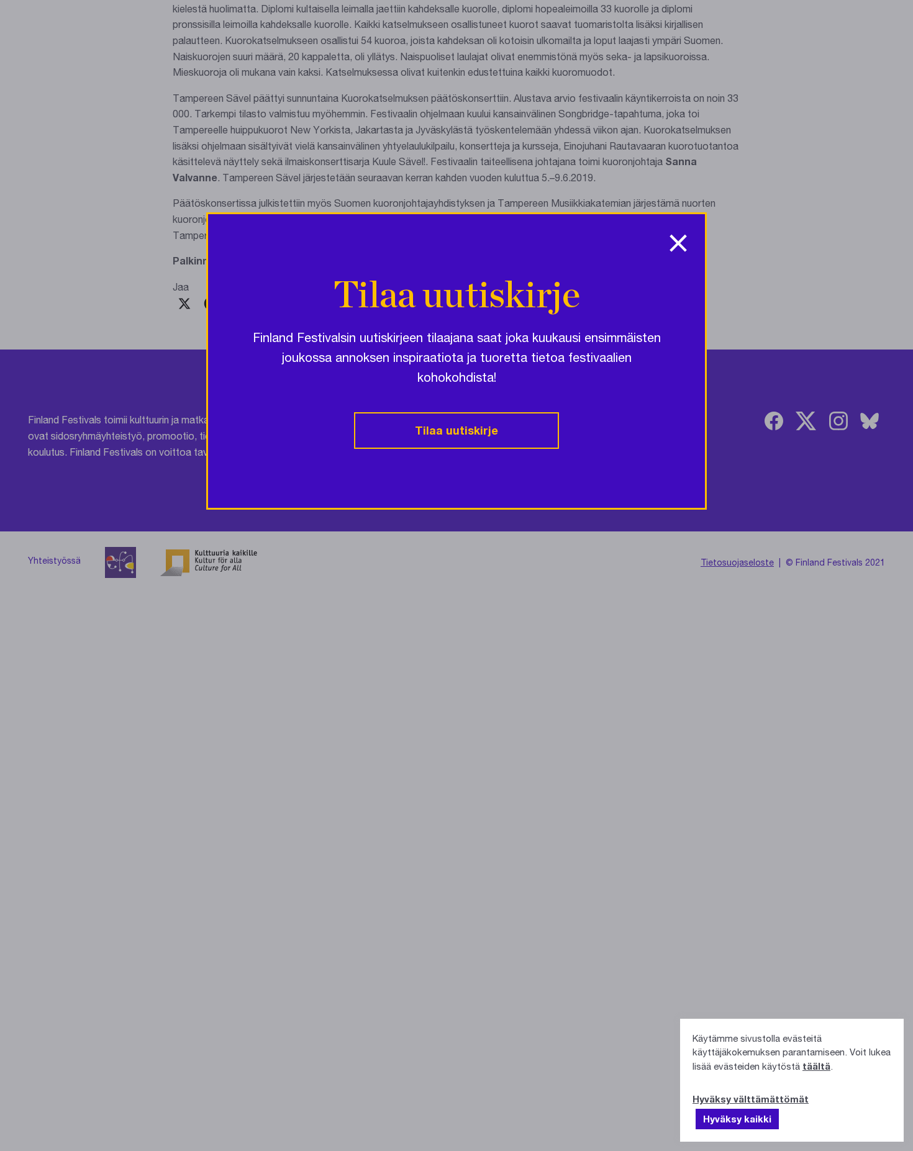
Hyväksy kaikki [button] (737, 1118)
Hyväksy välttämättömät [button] (751, 1098)
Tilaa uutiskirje (456, 430)
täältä (816, 1066)
